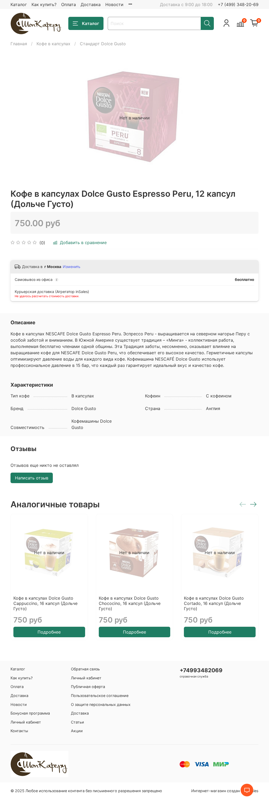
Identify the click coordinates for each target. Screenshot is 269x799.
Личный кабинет (26, 722)
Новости (114, 4)
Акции (77, 731)
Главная (19, 43)
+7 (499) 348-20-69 (238, 4)
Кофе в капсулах (53, 43)
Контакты (19, 731)
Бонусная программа (30, 713)
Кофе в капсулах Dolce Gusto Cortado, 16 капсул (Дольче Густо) (214, 603)
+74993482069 (201, 670)
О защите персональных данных (101, 704)
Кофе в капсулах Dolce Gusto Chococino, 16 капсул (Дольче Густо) (130, 603)
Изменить (71, 266)
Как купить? (44, 4)
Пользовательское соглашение (99, 695)
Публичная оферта (88, 686)
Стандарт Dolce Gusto (103, 43)
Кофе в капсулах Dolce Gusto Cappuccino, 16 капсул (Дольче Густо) (45, 603)
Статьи (77, 722)
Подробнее (49, 632)
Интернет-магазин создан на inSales (224, 790)
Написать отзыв (31, 478)
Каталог (19, 4)
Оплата (68, 4)
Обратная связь (85, 669)
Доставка (91, 4)
